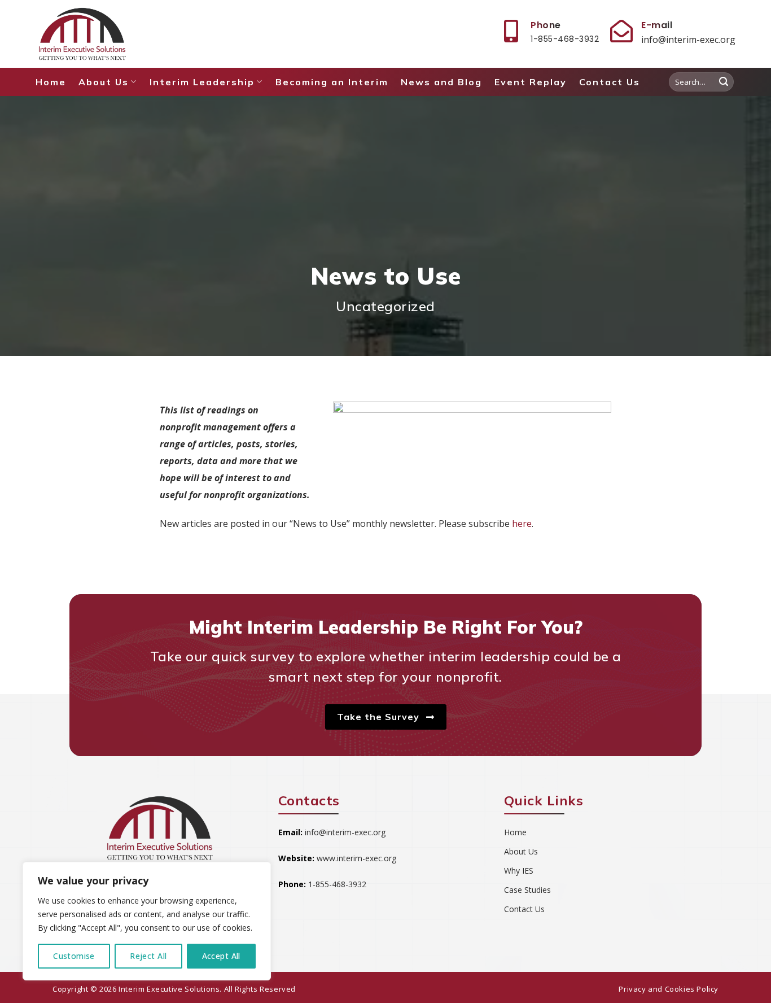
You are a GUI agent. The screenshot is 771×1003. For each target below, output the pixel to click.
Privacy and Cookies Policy (669, 989)
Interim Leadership (202, 82)
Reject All (148, 955)
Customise (74, 955)
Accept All (221, 955)
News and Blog (441, 82)
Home (51, 82)
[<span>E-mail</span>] (621, 31)
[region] (147, 921)
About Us (103, 82)
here (522, 523)
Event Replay (530, 82)
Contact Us (609, 82)
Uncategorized (385, 306)
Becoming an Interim (331, 82)
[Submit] (723, 81)
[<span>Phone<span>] (511, 31)
